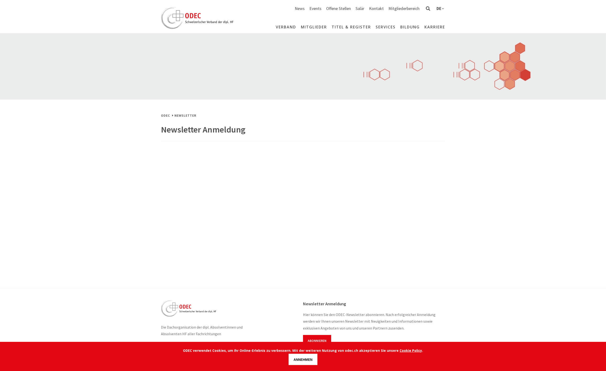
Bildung (410, 27)
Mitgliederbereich (403, 8)
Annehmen (303, 360)
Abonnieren (317, 341)
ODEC (165, 115)
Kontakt (376, 8)
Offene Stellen (338, 8)
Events (315, 8)
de (439, 8)
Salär (360, 8)
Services (386, 27)
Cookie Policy (411, 350)
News (300, 8)
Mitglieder (314, 27)
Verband (286, 27)
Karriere (434, 27)
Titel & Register (351, 27)
